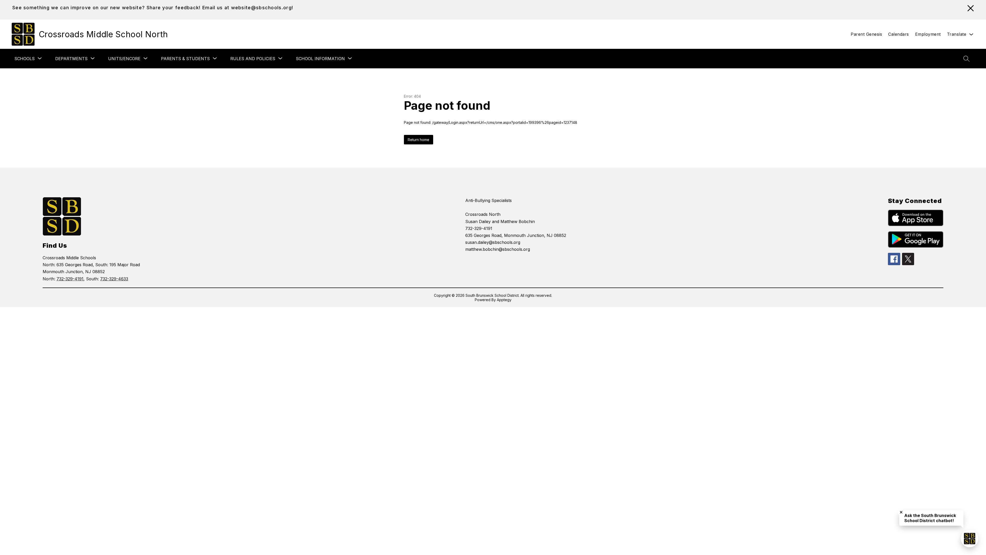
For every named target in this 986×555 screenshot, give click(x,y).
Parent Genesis (866, 34)
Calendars (898, 34)
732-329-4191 (69, 278)
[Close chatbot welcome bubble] (901, 512)
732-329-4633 (114, 278)
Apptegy (504, 300)
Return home (418, 139)
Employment (928, 34)
